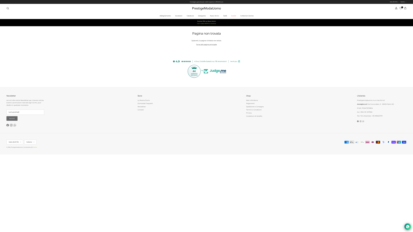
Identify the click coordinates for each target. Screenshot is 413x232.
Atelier (35, 147)
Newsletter (142, 107)
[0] (401, 8)
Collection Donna (247, 16)
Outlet (233, 16)
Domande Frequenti (145, 103)
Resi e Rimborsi (252, 100)
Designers (202, 16)
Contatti (141, 110)
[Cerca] (7, 8)
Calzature (190, 16)
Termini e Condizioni (254, 110)
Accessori (178, 16)
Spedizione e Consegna (255, 107)
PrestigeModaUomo (17, 147)
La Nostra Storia (144, 100)
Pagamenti (250, 103)
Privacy (249, 113)
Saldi (225, 16)
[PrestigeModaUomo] (206, 8)
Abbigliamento (165, 16)
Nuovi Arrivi (214, 16)
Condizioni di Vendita (254, 116)
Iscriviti (12, 118)
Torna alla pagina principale (206, 45)
